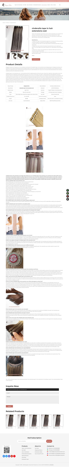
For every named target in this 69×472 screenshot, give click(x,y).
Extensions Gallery (38, 451)
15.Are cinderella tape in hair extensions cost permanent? (16, 198)
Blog (52, 4)
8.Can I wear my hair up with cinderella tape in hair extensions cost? (18, 190)
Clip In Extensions (30, 4)
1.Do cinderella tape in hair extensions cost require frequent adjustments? (19, 181)
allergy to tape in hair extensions (51, 379)
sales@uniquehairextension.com (50, 1)
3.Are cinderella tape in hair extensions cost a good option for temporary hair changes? (22, 184)
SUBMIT (49, 441)
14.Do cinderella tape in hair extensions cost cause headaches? (17, 197)
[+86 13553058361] (67, 190)
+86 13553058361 (64, 1)
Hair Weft (24, 4)
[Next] (28, 39)
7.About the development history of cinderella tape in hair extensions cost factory (21, 189)
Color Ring (24, 457)
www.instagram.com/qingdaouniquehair (56, 453)
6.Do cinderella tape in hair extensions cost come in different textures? (19, 187)
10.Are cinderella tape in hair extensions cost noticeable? (16, 192)
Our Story (37, 448)
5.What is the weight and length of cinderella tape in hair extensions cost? (20, 186)
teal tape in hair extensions (29, 379)
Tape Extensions (44, 4)
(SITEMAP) (51, 464)
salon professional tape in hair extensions (15, 379)
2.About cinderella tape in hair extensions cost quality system (17, 182)
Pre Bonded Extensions (37, 4)
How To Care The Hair (39, 453)
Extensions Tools (25, 459)
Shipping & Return (38, 450)
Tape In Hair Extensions (18, 4)
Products (7, 22)
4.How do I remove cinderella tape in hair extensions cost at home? (18, 185)
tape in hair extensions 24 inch (39, 379)
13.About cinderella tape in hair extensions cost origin (16, 196)
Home (4, 22)
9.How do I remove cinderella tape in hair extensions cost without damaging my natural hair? (23, 191)
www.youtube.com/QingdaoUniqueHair (56, 455)
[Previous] (6, 39)
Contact (54, 4)
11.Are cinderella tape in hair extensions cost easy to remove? (17, 194)
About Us (48, 4)
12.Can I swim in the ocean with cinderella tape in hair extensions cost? (19, 195)
